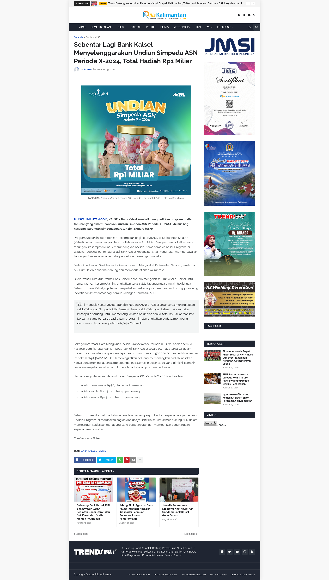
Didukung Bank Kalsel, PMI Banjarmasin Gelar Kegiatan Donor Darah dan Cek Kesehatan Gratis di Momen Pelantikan (93, 512)
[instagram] (245, 552)
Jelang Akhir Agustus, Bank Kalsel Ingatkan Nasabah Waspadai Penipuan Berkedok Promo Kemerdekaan (177, 3)
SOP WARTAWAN (218, 574)
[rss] (254, 15)
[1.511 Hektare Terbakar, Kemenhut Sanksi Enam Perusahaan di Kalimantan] (212, 398)
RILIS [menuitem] (121, 27)
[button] (248, 4)
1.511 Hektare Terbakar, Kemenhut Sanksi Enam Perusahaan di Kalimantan (237, 397)
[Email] (133, 460)
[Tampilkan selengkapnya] (140, 460)
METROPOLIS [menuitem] (181, 27)
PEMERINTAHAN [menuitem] (101, 27)
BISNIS (102, 450)
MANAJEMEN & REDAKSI (194, 574)
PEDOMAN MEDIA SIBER (166, 574)
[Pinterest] (127, 460)
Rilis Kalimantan (103, 574)
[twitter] (244, 15)
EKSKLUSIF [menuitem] (224, 27)
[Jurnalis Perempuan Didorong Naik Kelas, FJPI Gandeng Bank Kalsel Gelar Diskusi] (179, 490)
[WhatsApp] (120, 460)
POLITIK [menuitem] (151, 27)
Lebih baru (82, 533)
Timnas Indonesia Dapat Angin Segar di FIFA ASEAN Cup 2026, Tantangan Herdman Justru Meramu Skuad (238, 357)
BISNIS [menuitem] (164, 27)
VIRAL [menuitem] (82, 27)
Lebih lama (190, 533)
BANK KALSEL (94, 37)
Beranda (78, 37)
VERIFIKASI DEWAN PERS (243, 574)
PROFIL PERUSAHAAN (139, 574)
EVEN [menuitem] (209, 27)
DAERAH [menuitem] (136, 27)
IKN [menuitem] (198, 27)
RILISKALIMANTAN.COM (90, 219)
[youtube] (249, 15)
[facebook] (239, 15)
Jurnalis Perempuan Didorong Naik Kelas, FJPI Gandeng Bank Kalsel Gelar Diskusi (177, 510)
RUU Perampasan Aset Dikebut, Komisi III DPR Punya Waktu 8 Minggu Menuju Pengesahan (236, 379)
